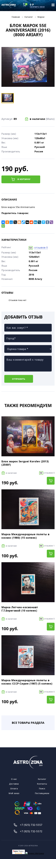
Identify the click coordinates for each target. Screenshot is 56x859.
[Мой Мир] (11, 222)
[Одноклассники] (7, 222)
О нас (14, 779)
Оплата (14, 788)
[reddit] (31, 222)
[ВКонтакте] (3, 222)
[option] (28, 67)
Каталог (29, 17)
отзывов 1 (47, 545)
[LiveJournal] (39, 222)
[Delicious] (23, 222)
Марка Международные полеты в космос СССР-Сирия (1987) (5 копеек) (26, 682)
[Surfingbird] (43, 222)
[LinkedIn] (35, 222)
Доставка (14, 784)
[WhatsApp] (3, 226)
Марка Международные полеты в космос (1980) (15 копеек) (25, 536)
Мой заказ (14, 793)
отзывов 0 (41, 247)
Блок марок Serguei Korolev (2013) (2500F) (25, 463)
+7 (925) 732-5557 (31, 825)
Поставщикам (42, 793)
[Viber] (51, 222)
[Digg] (27, 222)
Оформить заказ (37, 7)
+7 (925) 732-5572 (31, 831)
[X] (15, 222)
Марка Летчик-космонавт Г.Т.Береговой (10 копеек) (19, 609)
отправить (18, 379)
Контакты (42, 784)
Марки (40, 17)
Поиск (42, 788)
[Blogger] (19, 222)
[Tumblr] (47, 222)
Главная (16, 17)
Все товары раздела (28, 723)
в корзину (23, 179)
